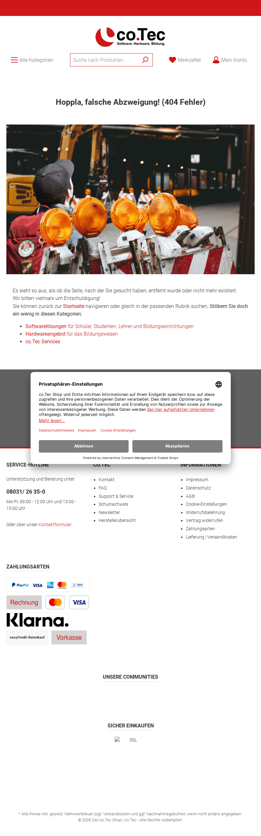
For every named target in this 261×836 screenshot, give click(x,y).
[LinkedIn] (161, 695)
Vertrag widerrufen (204, 520)
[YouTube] (146, 695)
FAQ (103, 488)
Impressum (197, 479)
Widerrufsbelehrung (205, 512)
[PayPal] (48, 585)
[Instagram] (115, 695)
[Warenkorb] (256, 57)
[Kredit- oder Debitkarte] (67, 602)
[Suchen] (145, 60)
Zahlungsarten (200, 529)
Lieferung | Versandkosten (211, 537)
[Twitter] (130, 695)
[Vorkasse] (69, 637)
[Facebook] (100, 695)
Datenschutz (198, 488)
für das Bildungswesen (71, 334)
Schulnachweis (113, 504)
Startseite (73, 306)
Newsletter (109, 512)
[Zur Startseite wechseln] (130, 36)
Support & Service (116, 496)
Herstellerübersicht (117, 520)
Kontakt (107, 479)
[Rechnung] (24, 602)
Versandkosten (116, 813)
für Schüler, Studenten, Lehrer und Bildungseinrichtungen (109, 326)
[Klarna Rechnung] (37, 620)
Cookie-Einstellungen (206, 504)
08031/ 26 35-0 (25, 491)
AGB (190, 496)
